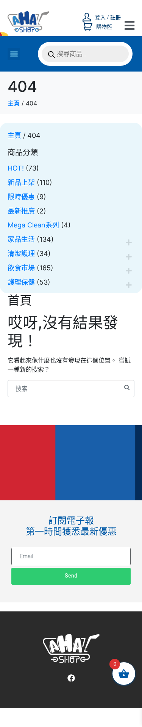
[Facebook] (71, 678)
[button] (14, 54)
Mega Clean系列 (33, 225)
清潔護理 (21, 254)
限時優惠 (21, 197)
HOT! (16, 168)
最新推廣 (21, 211)
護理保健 (21, 282)
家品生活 (21, 239)
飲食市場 (21, 268)
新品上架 (21, 182)
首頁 (20, 300)
